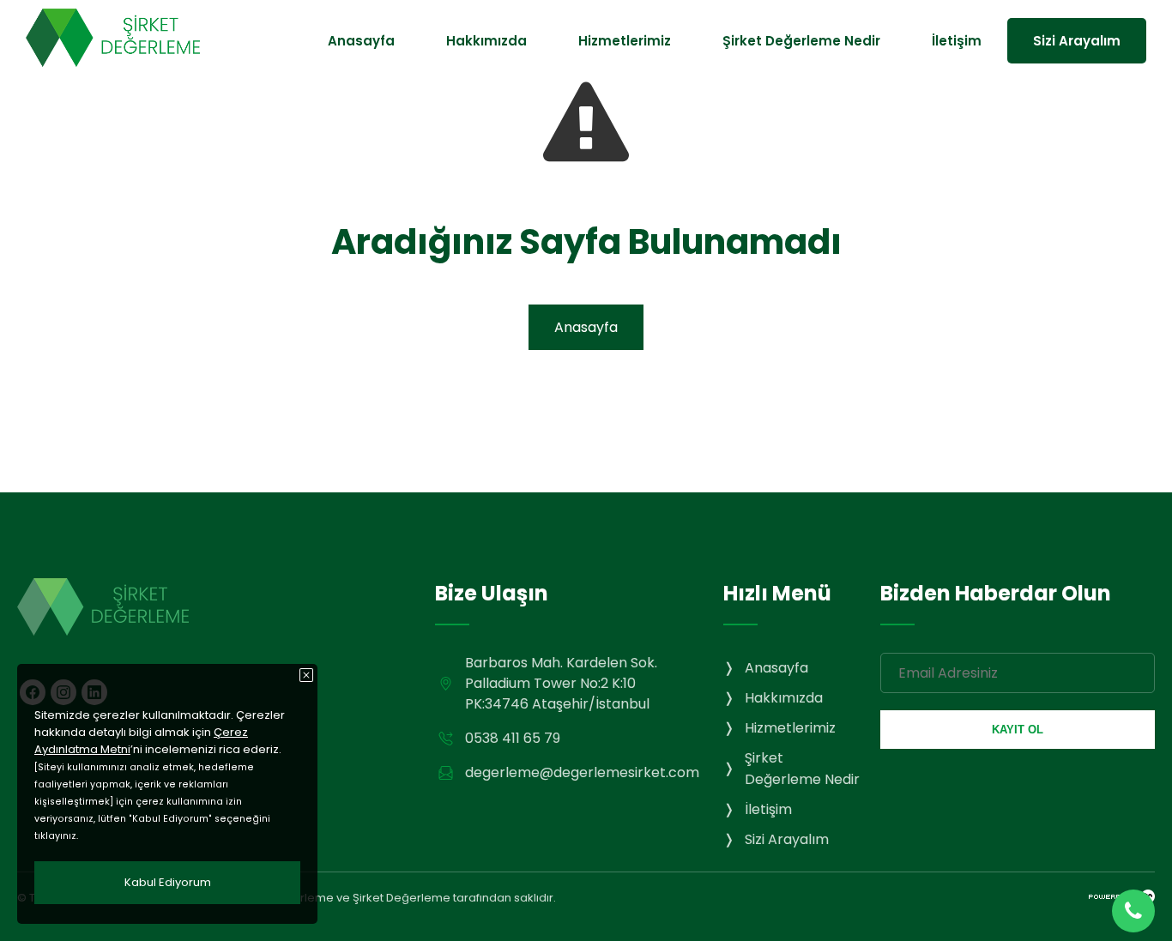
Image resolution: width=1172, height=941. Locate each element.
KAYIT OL (1017, 729)
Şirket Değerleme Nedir (801, 41)
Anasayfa (361, 41)
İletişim (957, 41)
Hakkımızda (486, 41)
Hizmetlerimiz (624, 41)
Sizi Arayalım (1077, 41)
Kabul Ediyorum (167, 882)
